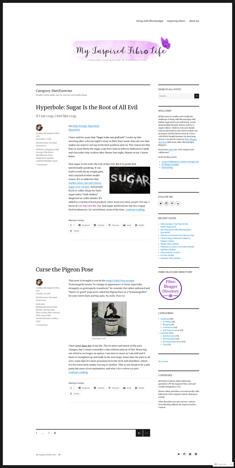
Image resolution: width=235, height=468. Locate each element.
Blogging (49, 149)
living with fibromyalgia (149, 21)
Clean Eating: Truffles (170, 252)
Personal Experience (172, 342)
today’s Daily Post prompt (120, 280)
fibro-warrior (54, 313)
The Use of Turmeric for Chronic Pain (177, 235)
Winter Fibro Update (169, 244)
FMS (38, 315)
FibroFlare (48, 152)
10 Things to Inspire (170, 164)
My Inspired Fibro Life (46, 455)
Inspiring (164, 319)
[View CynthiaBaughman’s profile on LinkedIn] (177, 203)
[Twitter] (178, 454)
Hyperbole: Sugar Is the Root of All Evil (87, 107)
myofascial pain (43, 318)
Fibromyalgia (169, 339)
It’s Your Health (167, 255)
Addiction (40, 149)
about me (194, 21)
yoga (38, 321)
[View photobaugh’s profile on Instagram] (166, 203)
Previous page (139, 436)
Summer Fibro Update (170, 258)
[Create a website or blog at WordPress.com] (59, 455)
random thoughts (44, 161)
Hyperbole (74, 129)
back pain (40, 304)
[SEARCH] (196, 96)
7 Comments (41, 165)
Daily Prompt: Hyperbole (85, 126)
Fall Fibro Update (168, 250)
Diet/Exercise (42, 143)
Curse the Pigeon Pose (64, 269)
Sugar (55, 161)
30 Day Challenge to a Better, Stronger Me (180, 162)
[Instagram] (184, 454)
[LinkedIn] (195, 454)
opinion (50, 158)
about (171, 149)
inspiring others (176, 21)
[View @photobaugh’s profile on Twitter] (160, 203)
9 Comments (41, 325)
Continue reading (135, 209)
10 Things (167, 322)
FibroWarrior (41, 155)
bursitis (39, 310)
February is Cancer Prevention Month (177, 247)
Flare (50, 155)
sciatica (54, 318)
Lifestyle (164, 333)
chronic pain (49, 310)
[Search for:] (176, 96)
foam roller (46, 315)
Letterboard (168, 327)
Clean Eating (167, 167)
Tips (165, 344)
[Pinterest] (190, 454)
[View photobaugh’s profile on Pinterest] (172, 203)
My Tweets (163, 361)
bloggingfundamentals (46, 307)
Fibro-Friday (41, 313)
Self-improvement (171, 330)
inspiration (41, 158)
